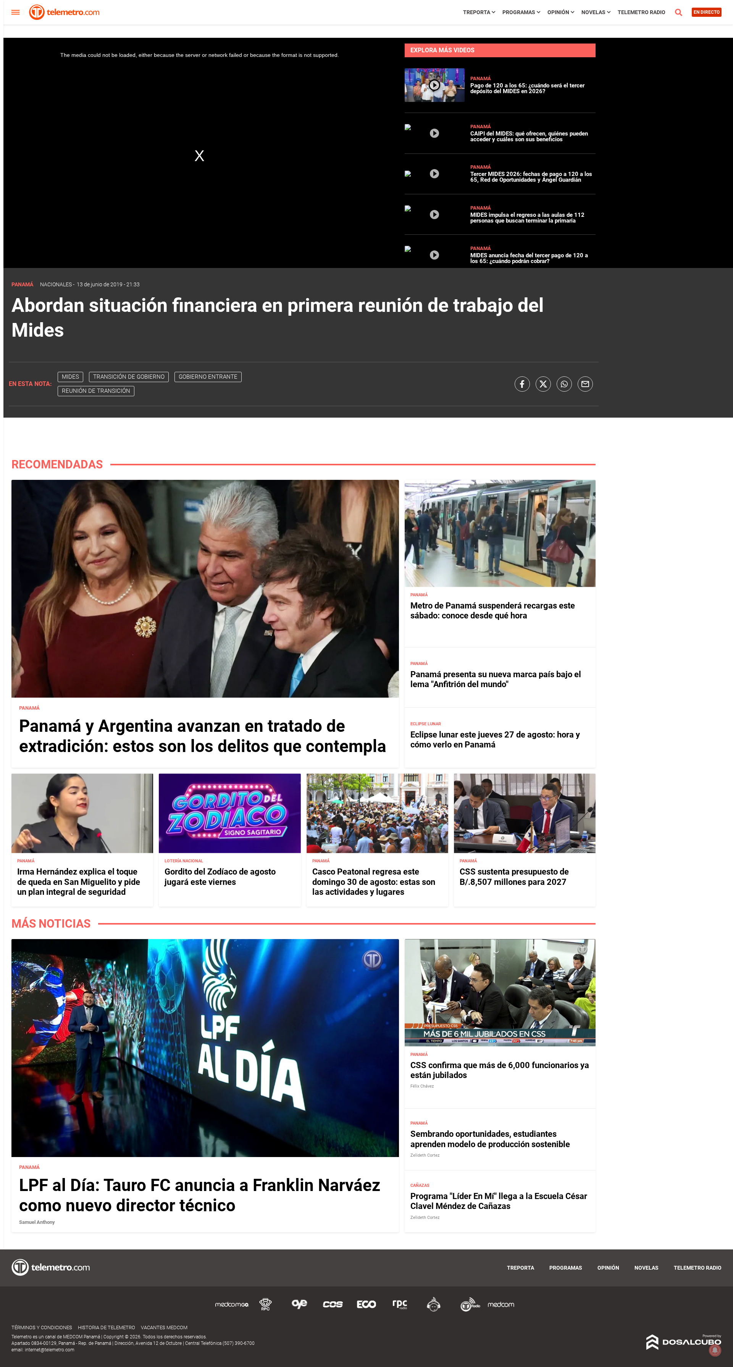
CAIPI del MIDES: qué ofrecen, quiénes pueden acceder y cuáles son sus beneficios (529, 136)
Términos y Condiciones (41, 1327)
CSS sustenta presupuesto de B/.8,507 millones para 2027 (514, 876)
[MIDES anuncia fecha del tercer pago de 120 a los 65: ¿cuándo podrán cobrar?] (435, 261)
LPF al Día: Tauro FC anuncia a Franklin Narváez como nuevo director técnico (199, 1195)
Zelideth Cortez (424, 1155)
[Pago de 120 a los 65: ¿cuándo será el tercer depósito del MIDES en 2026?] (435, 98)
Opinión (558, 12)
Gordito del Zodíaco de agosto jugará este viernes (220, 876)
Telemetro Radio (641, 12)
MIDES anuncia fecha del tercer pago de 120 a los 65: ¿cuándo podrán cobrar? (529, 258)
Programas (518, 12)
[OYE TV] (299, 1310)
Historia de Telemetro (106, 1327)
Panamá (480, 78)
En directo (707, 12)
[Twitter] (543, 384)
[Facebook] (522, 384)
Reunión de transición (96, 390)
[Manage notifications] (715, 1350)
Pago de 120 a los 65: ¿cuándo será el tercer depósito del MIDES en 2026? (527, 88)
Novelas (593, 12)
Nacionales (56, 284)
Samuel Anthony (37, 1222)
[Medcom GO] (232, 1310)
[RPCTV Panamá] (266, 1310)
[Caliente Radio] (433, 1310)
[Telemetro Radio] (467, 1310)
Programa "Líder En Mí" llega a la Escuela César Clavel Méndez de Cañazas (498, 1201)
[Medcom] (501, 1310)
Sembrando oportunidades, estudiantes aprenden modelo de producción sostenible (490, 1139)
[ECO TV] (366, 1310)
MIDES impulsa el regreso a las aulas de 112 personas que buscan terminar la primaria (527, 217)
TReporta (476, 12)
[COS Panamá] (333, 1310)
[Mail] (585, 384)
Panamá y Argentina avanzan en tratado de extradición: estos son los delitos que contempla (202, 736)
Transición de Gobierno (129, 376)
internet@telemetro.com (49, 1349)
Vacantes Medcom (164, 1327)
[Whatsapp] (564, 384)
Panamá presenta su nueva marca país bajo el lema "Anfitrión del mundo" (495, 679)
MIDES (70, 376)
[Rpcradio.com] (400, 1310)
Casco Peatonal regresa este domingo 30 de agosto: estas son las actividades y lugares (373, 882)
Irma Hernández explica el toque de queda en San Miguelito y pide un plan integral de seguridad (78, 882)
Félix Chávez (422, 1086)
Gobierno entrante (208, 376)
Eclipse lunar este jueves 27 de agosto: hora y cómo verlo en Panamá (495, 739)
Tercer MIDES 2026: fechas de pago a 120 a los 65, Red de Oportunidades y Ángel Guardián (531, 177)
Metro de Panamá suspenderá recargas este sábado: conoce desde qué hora (492, 610)
